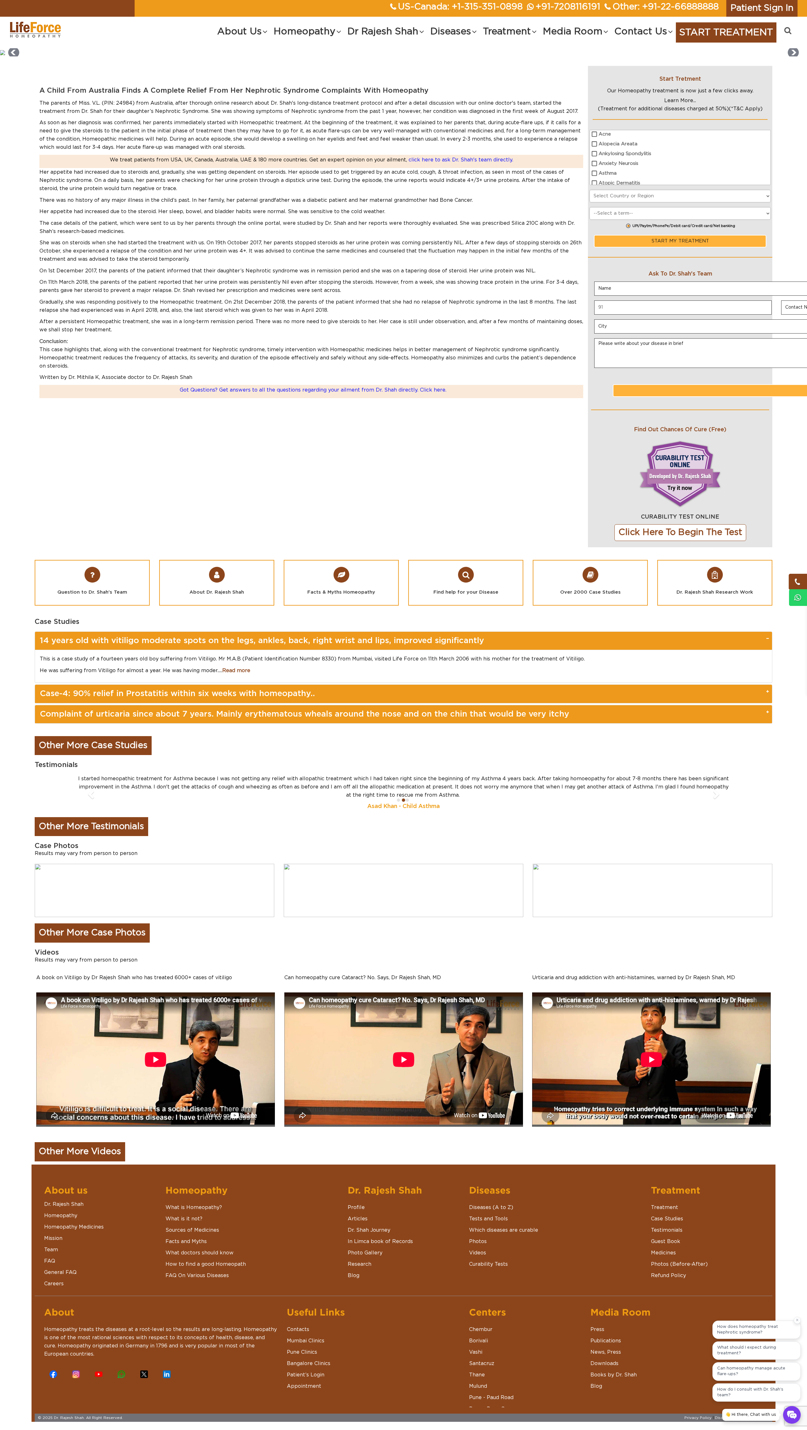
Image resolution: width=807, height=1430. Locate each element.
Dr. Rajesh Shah (64, 1196)
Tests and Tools (488, 1210)
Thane (477, 1366)
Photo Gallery (365, 1244)
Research (359, 1256)
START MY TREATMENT (680, 241)
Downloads (604, 1355)
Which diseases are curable (503, 1221)
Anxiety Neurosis (618, 163)
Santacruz (481, 1355)
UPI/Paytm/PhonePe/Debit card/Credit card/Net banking (683, 226)
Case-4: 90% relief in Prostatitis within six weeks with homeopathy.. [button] (177, 693)
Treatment (664, 1199)
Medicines (663, 1244)
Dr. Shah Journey (369, 1221)
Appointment (304, 1378)
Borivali (478, 1332)
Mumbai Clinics (305, 1332)
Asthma (608, 173)
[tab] (403, 641)
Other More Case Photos (92, 924)
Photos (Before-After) (679, 1256)
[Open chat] (792, 1415)
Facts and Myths (186, 1233)
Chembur (480, 1321)
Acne (605, 134)
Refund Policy (668, 1267)
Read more (236, 670)
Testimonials (666, 1221)
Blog (353, 1267)
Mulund (478, 1378)
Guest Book (665, 1233)
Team (51, 1241)
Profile (356, 1199)
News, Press (605, 1343)
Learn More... (680, 100)
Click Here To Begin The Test (680, 532)
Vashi (475, 1343)
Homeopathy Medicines (74, 1218)
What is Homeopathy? (193, 1199)
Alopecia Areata (618, 144)
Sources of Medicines (192, 1221)
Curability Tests (488, 1256)
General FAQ (60, 1264)
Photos (478, 1233)
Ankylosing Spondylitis (625, 153)
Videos (477, 1244)
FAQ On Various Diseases (197, 1267)
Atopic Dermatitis (619, 183)
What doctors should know (199, 1244)
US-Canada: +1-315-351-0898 (460, 7)
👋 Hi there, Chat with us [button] (750, 1415)
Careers (54, 1275)
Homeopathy (60, 1207)
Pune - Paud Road (491, 1389)
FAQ (49, 1252)
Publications (605, 1332)
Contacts (298, 1321)
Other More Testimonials (91, 818)
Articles (358, 1210)
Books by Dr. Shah (613, 1366)
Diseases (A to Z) (491, 1199)
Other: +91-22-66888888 (666, 7)
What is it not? (183, 1210)
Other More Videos (80, 1143)
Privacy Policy (697, 1409)
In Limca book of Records (380, 1233)
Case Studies (667, 1210)
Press (597, 1321)
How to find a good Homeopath (205, 1256)
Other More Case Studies (93, 745)
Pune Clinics (302, 1343)
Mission (53, 1230)
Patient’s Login (305, 1366)
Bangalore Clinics (308, 1355)
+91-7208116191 (568, 7)
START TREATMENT (726, 32)
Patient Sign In (761, 8)
